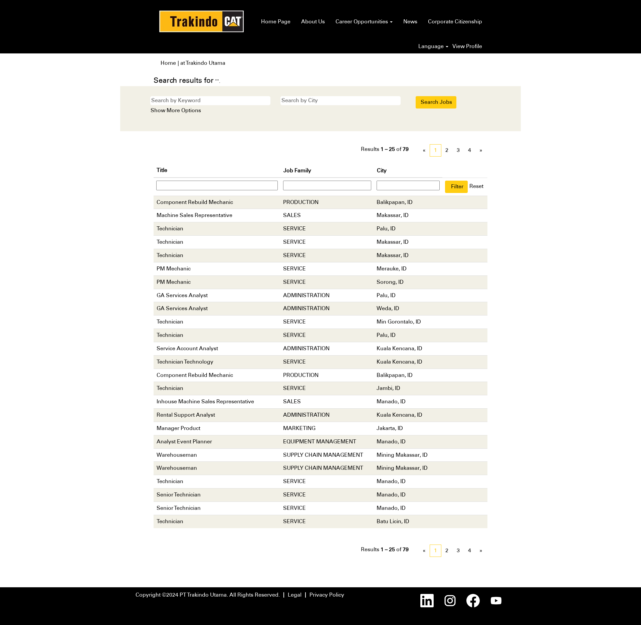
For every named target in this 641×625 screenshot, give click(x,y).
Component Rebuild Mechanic (195, 202)
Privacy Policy (326, 595)
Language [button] (431, 46)
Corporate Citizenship (455, 21)
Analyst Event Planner (184, 441)
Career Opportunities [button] (362, 21)
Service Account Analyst (187, 348)
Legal (294, 595)
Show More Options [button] (176, 110)
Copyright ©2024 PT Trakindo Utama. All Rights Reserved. (208, 595)
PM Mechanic (174, 268)
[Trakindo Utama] (201, 21)
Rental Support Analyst (186, 415)
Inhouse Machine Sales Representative (205, 401)
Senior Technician (179, 494)
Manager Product (178, 428)
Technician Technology (185, 362)
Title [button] (162, 170)
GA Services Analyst (182, 295)
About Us (313, 21)
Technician (170, 228)
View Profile (467, 46)
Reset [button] (476, 186)
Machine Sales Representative (194, 215)
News (410, 21)
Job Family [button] (297, 170)
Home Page (275, 21)
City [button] (382, 170)
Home (168, 63)
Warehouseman (177, 455)
